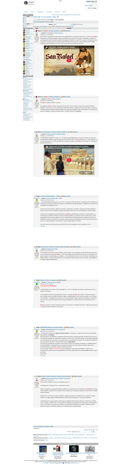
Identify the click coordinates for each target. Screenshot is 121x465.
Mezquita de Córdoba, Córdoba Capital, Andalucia (55, 246)
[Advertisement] (65, 86)
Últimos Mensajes (56, 14)
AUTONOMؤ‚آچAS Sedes (58, 434)
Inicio (25, 11)
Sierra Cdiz (36, 436)
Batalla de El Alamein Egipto (29, 60)
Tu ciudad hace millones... (29, 39)
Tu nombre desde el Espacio (29, 44)
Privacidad (51, 462)
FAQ (79, 14)
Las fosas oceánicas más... (29, 53)
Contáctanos (27, 118)
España (68, 30)
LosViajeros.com (74, 462)
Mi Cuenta (48, 11)
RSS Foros (27, 87)
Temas (26, 106)
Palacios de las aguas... (29, 67)
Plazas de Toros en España (48, 280)
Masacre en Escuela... (28, 71)
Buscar (87, 5)
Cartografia (50, 437)
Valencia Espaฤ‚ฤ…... (91, 434)
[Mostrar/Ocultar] (32, 14)
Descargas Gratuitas (29, 92)
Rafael (49, 434)
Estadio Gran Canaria (67, 437)
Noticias (57, 11)
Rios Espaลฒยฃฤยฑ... (80, 434)
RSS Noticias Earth (28, 108)
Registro (88, 1)
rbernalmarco (37, 198)
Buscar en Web (28, 114)
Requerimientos (28, 93)
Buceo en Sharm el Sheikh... (29, 48)
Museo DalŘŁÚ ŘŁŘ (69, 434)
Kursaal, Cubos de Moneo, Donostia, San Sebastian (56, 376)
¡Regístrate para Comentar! (71, 14)
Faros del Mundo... (27, 57)
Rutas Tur (87, 437)
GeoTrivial (27, 115)
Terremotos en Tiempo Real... (28, 37)
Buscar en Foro (28, 84)
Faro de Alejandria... (28, 62)
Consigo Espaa (93, 437)
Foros (32, 11)
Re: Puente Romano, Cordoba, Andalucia (55, 134)
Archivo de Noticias (28, 109)
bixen (37, 32)
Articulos (26, 105)
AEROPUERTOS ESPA (78, 437)
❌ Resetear (80, 24)
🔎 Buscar (74, 24)
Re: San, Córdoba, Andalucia (54, 33)
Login (62, 14)
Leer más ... (43, 226)
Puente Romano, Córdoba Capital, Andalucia (54, 132)
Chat (25, 22)
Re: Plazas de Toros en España (53, 282)
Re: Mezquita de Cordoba (52, 249)
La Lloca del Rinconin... (28, 46)
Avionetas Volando (29, 50)
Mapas (25, 20)
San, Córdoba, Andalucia (50, 30)
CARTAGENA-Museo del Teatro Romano (51, 327)
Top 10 (26, 111)
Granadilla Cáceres (28, 73)
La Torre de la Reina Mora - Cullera (50, 196)
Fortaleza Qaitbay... (27, 42)
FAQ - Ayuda (27, 86)
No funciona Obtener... (28, 30)
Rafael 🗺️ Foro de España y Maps (44, 17)
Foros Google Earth (29, 79)
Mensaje (94, 8)
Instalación (27, 95)
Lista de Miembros (28, 100)
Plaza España (58, 437)
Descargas (39, 11)
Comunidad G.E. (28, 81)
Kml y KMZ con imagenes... (29, 32)
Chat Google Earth (28, 116)
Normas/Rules (27, 25)
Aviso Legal (45, 462)
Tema (89, 8)
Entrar (92, 1)
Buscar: (51, 24)
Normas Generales (28, 89)
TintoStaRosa (37, 282)
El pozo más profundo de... (28, 55)
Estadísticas (27, 119)
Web (64, 11)
